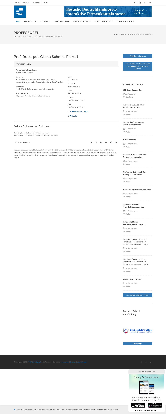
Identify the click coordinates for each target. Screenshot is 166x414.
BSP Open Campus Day (132, 90)
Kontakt (36, 3)
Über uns (26, 3)
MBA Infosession (129, 140)
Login (45, 3)
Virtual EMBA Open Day (132, 279)
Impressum (65, 362)
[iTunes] (138, 405)
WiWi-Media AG (34, 362)
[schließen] (14, 409)
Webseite (73, 116)
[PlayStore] (155, 405)
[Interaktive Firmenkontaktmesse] (108, 11)
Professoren (122, 34)
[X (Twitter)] (144, 2)
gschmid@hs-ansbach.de (79, 111)
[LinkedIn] (139, 2)
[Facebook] (134, 2)
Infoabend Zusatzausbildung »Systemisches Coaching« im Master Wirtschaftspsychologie (135, 241)
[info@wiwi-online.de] (149, 2)
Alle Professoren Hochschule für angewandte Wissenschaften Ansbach (137, 66)
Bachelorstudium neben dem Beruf (137, 190)
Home (17, 3)
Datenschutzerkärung (78, 362)
